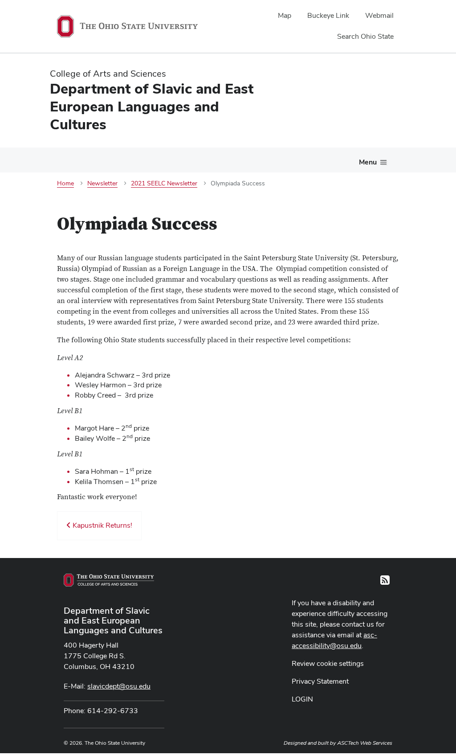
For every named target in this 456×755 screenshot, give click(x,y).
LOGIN (302, 699)
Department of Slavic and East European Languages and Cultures (113, 620)
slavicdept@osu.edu (119, 686)
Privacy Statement (320, 681)
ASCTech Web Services (364, 743)
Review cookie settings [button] (328, 663)
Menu (368, 162)
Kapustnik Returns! (101, 525)
